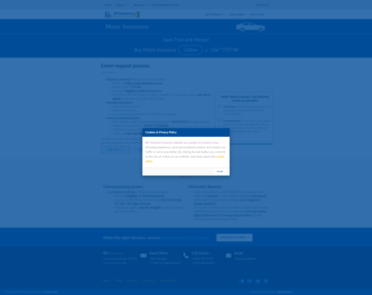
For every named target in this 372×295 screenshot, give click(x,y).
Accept (220, 171)
